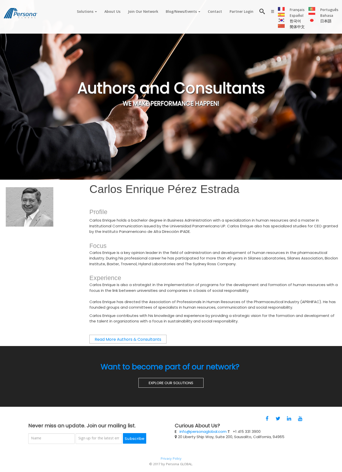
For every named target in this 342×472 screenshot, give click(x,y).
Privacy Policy (171, 459)
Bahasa (326, 16)
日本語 (325, 22)
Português (329, 10)
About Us (112, 12)
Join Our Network (143, 12)
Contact (215, 12)
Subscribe (134, 438)
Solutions (85, 12)
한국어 (295, 22)
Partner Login (241, 12)
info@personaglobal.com (203, 431)
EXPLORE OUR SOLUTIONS (171, 382)
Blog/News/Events (182, 12)
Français (297, 10)
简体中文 (297, 27)
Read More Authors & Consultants (128, 339)
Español (296, 16)
